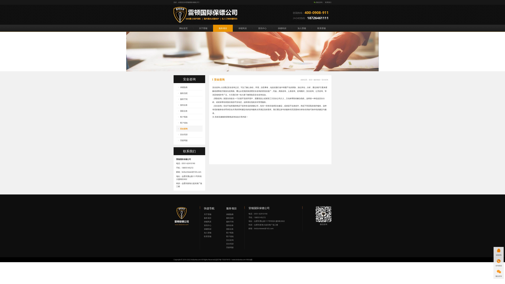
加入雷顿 (302, 28)
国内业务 (184, 105)
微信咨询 (319, 2)
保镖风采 (242, 28)
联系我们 (328, 2)
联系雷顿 (321, 28)
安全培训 (184, 134)
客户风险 (184, 117)
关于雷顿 (203, 28)
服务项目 (223, 28)
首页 (310, 80)
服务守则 (184, 99)
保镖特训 (282, 28)
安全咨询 (184, 128)
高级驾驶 (184, 140)
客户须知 (184, 122)
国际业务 (184, 111)
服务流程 (184, 93)
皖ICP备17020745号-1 (224, 259)
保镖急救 (184, 87)
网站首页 (183, 28)
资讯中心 (262, 28)
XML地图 (249, 259)
